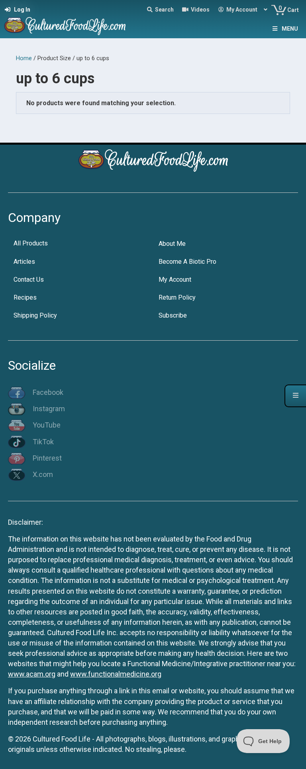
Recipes (25, 297)
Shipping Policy (35, 315)
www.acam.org (31, 674)
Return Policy (177, 297)
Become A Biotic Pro (187, 261)
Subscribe (173, 315)
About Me (172, 243)
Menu (290, 29)
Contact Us (29, 279)
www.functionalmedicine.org (115, 674)
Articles (24, 261)
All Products (31, 243)
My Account (175, 279)
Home (24, 58)
